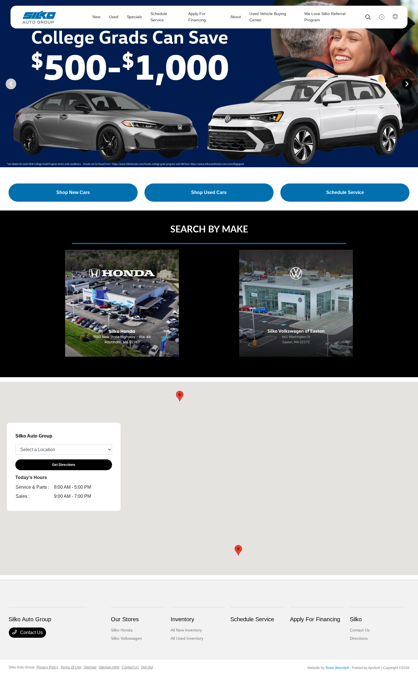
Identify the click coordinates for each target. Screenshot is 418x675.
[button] (238, 550)
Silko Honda (122, 630)
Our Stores (125, 619)
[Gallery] (209, 83)
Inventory (182, 619)
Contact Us (31, 632)
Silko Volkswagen (126, 638)
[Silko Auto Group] (52, 17)
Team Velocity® (337, 668)
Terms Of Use (71, 667)
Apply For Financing (315, 619)
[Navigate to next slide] (413, 83)
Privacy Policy (47, 667)
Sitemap (90, 667)
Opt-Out (147, 667)
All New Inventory (186, 630)
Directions (359, 638)
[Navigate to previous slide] (4, 83)
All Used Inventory (187, 638)
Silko (356, 619)
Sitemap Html (109, 667)
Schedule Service (252, 619)
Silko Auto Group (21, 667)
